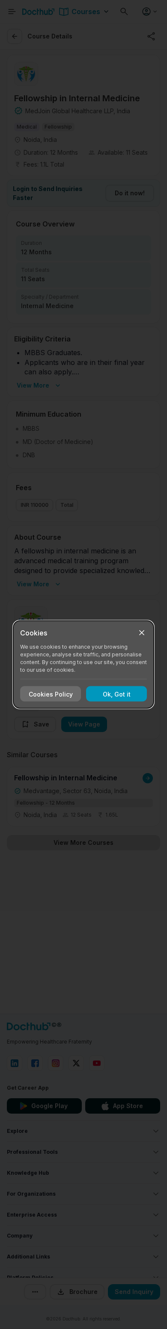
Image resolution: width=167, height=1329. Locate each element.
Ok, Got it (117, 693)
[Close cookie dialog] (142, 633)
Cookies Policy (51, 693)
